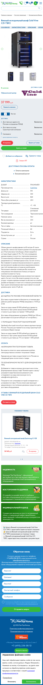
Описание (32, 27)
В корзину (7, 143)
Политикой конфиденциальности (27, 604)
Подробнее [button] (7, 678)
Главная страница (6, 15)
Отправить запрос (21, 609)
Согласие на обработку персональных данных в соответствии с (21, 603)
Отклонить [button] (12, 681)
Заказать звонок (9, 107)
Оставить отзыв (9, 402)
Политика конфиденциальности (21, 629)
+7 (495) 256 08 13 (21, 645)
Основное (5, 27)
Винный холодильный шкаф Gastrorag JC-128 (20, 438)
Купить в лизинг (21, 148)
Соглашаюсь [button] (31, 681)
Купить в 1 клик (34, 143)
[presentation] (2, 49)
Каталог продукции (20, 15)
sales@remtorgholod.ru (21, 560)
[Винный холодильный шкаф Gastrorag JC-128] (21, 425)
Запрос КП (23, 161)
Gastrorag (17, 443)
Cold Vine (33, 188)
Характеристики (18, 27)
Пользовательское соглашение (21, 631)
